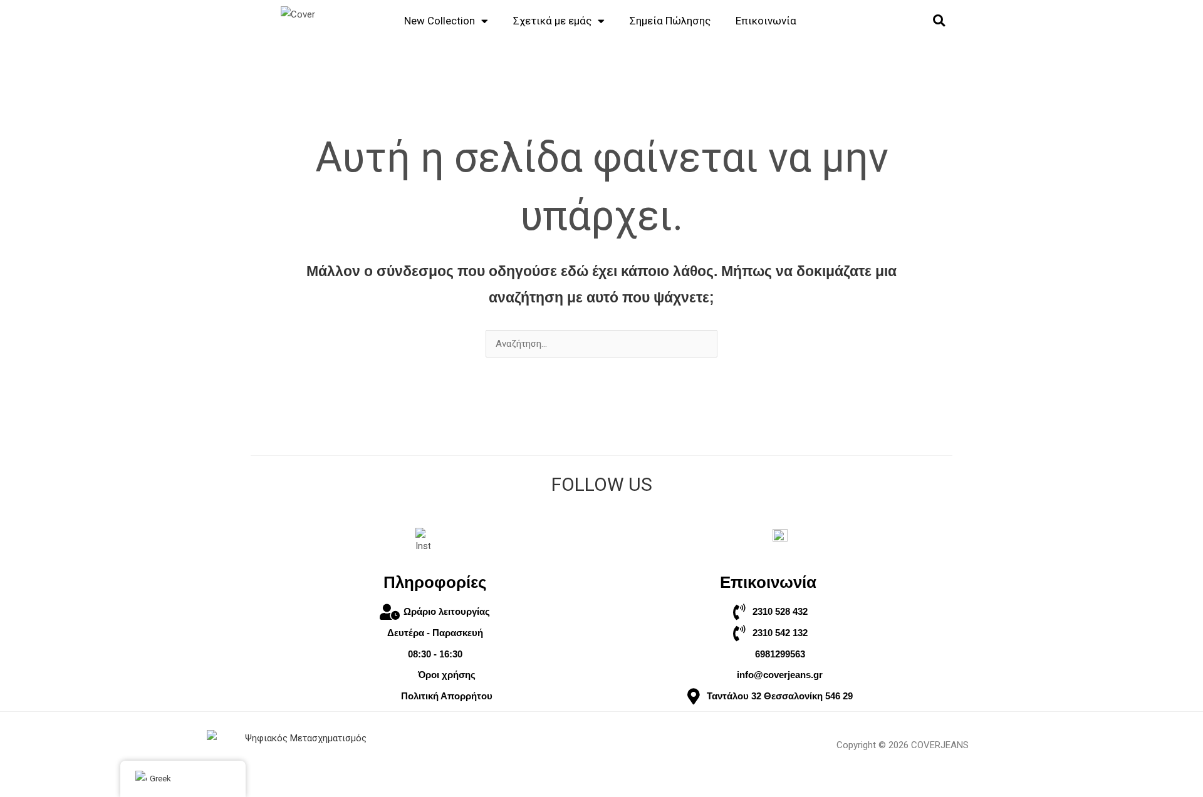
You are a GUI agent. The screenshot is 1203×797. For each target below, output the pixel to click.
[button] (939, 21)
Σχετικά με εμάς (552, 20)
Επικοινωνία (766, 20)
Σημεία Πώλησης (670, 20)
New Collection (439, 20)
